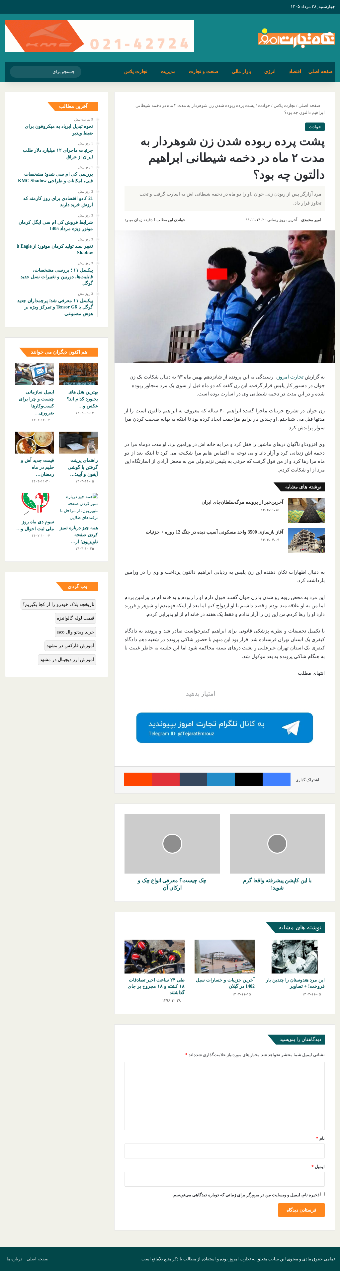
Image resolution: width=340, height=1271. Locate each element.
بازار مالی (241, 71)
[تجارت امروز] (296, 37)
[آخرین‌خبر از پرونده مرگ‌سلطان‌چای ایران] (306, 510)
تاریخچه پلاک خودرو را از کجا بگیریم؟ (58, 604)
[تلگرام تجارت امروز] (225, 727)
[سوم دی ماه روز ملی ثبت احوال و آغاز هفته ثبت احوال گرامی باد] (34, 504)
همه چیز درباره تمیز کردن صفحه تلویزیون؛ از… (79, 534)
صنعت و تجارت (203, 71)
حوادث (264, 105)
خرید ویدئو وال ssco (75, 632)
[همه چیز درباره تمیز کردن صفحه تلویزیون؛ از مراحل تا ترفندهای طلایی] (78, 507)
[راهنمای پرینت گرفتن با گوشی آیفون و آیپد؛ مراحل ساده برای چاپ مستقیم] (78, 443)
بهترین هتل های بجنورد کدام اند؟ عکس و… (82, 398)
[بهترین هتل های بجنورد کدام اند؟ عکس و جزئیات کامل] (78, 374)
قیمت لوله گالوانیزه (75, 618)
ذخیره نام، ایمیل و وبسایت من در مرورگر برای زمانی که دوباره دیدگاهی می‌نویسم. (245, 1194)
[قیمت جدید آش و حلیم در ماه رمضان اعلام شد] (34, 443)
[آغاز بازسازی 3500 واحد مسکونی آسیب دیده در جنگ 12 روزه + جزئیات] (306, 540)
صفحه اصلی (320, 71)
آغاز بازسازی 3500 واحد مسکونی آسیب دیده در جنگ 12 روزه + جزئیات (214, 532)
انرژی (270, 71)
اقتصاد (295, 71)
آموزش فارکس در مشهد (70, 645)
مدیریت (168, 71)
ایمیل (318, 1166)
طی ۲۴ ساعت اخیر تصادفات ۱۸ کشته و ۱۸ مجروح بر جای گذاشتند (156, 986)
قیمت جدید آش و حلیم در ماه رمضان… (37, 467)
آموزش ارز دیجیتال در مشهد (67, 659)
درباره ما (14, 1258)
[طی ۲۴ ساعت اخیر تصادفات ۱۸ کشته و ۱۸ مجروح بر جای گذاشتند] (155, 957)
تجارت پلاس (135, 71)
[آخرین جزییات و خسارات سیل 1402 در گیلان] (225, 957)
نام (320, 1138)
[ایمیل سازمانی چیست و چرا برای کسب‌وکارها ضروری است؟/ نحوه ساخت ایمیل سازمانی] (34, 374)
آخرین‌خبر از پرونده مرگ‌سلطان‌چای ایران (242, 502)
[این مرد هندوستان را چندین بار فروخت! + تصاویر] (295, 957)
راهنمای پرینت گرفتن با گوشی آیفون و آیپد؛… (83, 467)
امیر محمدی (311, 219)
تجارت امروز (290, 377)
